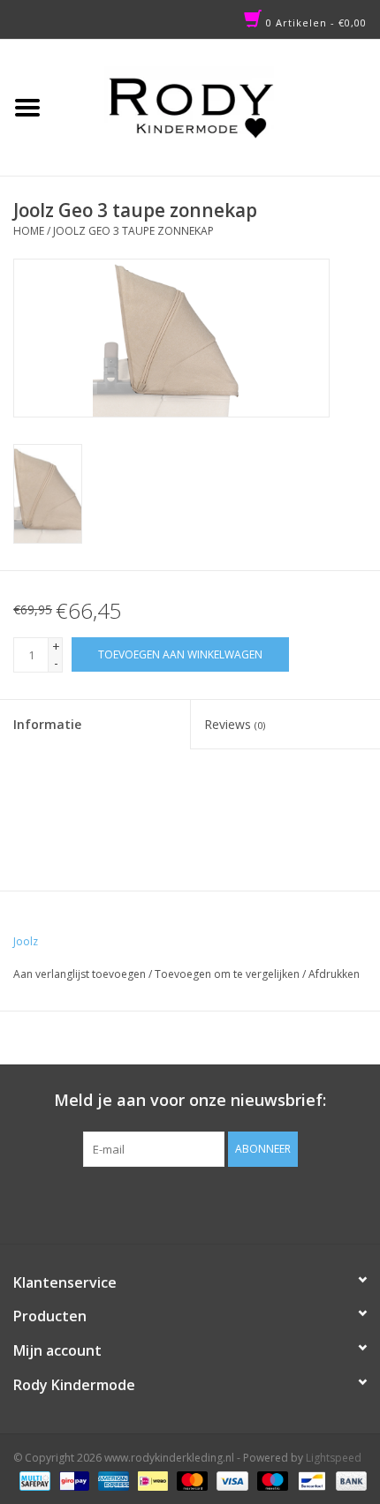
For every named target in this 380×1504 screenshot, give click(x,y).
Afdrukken (334, 973)
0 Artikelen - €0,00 (314, 22)
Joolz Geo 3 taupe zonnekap (133, 230)
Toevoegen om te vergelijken (228, 973)
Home (28, 230)
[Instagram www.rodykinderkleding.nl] (206, 1203)
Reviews (234, 724)
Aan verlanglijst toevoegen (79, 973)
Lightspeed (333, 1457)
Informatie (47, 724)
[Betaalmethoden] (32, 1479)
